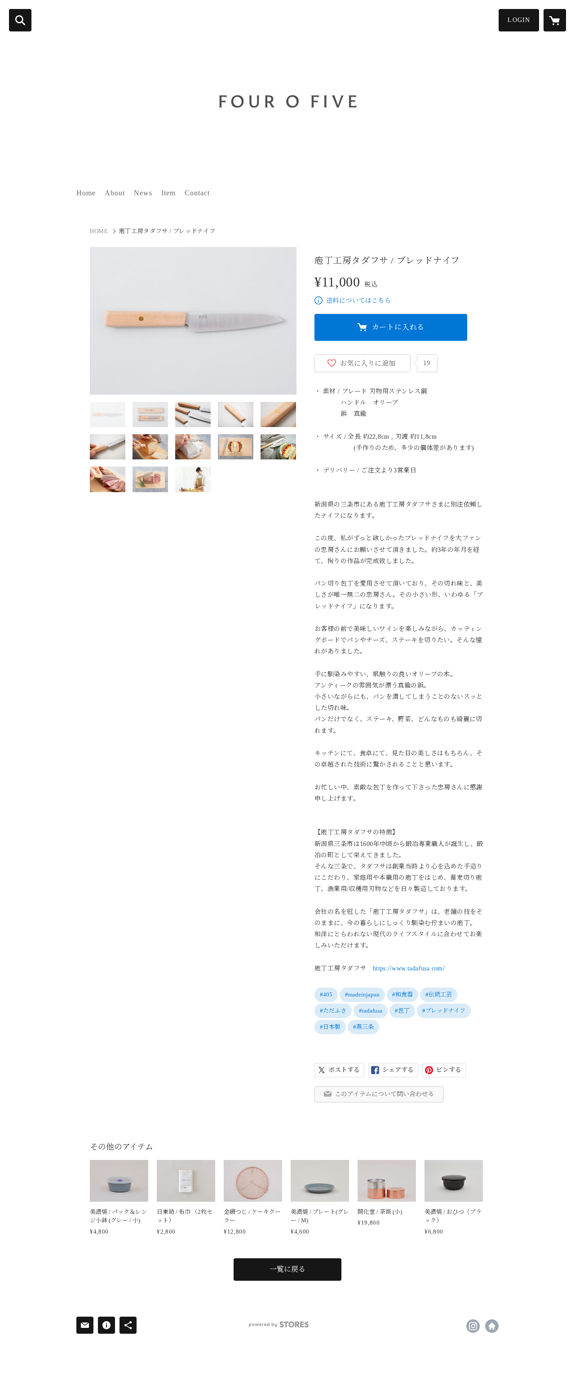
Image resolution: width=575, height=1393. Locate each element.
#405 (326, 994)
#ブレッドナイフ (443, 1010)
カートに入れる (398, 327)
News (143, 193)
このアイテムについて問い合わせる (384, 1094)
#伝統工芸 (438, 994)
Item (168, 193)
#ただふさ (333, 1010)
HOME (99, 231)
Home (86, 193)
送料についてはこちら (358, 300)
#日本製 (330, 1026)
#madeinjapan (362, 994)
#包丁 (402, 1010)
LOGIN (519, 20)
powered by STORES (279, 1324)
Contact (197, 193)
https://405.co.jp (492, 1326)
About (115, 193)
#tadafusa (370, 1010)
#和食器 (402, 994)
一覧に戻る (287, 1269)
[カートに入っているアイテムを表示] (555, 20)
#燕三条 (363, 1026)
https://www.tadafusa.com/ (409, 968)
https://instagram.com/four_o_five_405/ (473, 1326)
